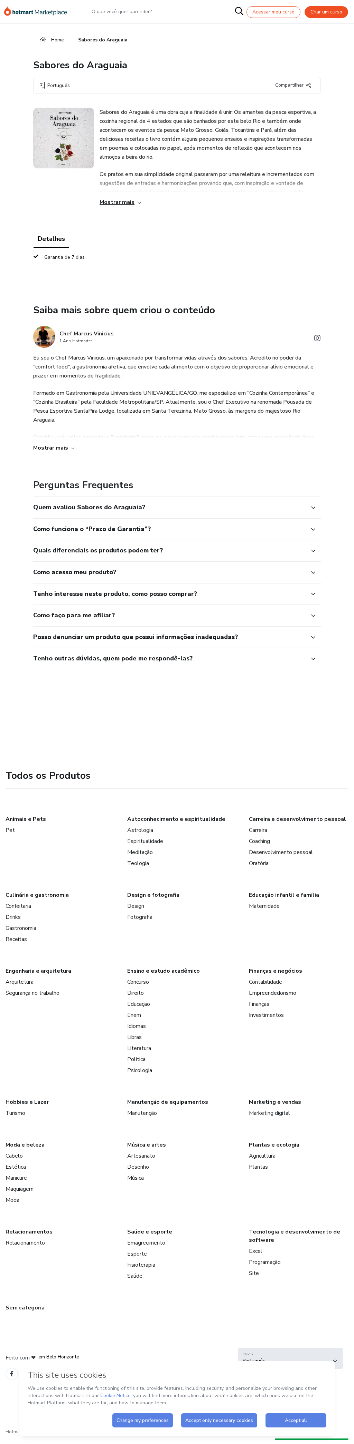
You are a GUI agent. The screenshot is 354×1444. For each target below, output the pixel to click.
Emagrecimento (146, 1243)
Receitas (16, 939)
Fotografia (139, 917)
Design (135, 906)
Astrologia (140, 830)
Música (135, 1178)
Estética (16, 1167)
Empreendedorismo (272, 993)
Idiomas (136, 1026)
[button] (169, 507)
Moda (12, 1200)
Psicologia (139, 1070)
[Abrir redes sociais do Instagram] (317, 339)
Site (254, 1273)
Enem (134, 1015)
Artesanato (141, 1156)
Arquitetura (20, 982)
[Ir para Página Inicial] (38, 11)
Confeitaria (18, 906)
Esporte (137, 1254)
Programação (265, 1262)
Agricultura (262, 1156)
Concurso (138, 982)
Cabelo (14, 1156)
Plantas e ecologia (274, 1145)
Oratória (259, 863)
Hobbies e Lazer (27, 1102)
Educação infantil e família (284, 895)
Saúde (134, 1276)
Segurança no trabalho (32, 993)
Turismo (15, 1113)
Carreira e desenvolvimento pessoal (297, 819)
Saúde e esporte (149, 1232)
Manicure (16, 1178)
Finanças (259, 1004)
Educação (138, 1004)
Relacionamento (25, 1243)
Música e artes (146, 1145)
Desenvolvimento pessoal (281, 852)
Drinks (13, 917)
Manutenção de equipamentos (167, 1102)
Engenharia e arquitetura (38, 971)
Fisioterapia (141, 1265)
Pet (10, 830)
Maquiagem (20, 1189)
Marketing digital (269, 1113)
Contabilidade (265, 982)
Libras (134, 1037)
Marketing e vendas (275, 1102)
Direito (135, 993)
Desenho (138, 1167)
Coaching (259, 841)
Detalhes (51, 239)
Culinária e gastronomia (37, 895)
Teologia (138, 863)
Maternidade (264, 906)
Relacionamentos (29, 1232)
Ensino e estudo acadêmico (163, 971)
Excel (255, 1251)
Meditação (140, 852)
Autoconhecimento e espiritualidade (176, 819)
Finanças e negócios (275, 971)
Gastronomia (21, 928)
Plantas (258, 1167)
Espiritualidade (145, 841)
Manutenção (142, 1113)
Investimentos (266, 1015)
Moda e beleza (25, 1145)
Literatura (139, 1048)
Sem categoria (25, 1308)
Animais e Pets (26, 819)
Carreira (258, 830)
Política (136, 1059)
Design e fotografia (153, 895)
